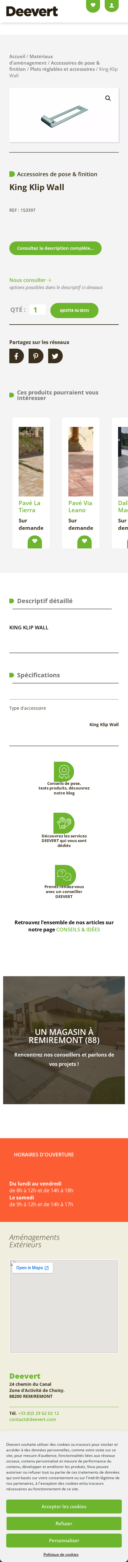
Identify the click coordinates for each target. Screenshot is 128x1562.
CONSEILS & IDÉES (78, 929)
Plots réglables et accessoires (62, 69)
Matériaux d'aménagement (31, 59)
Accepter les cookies (64, 1506)
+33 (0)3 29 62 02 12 (38, 1413)
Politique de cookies (61, 1554)
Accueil (17, 56)
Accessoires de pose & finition (57, 174)
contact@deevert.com (32, 1419)
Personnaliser (64, 1540)
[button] (108, 98)
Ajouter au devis (74, 310)
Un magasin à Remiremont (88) (64, 1035)
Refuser (64, 1523)
